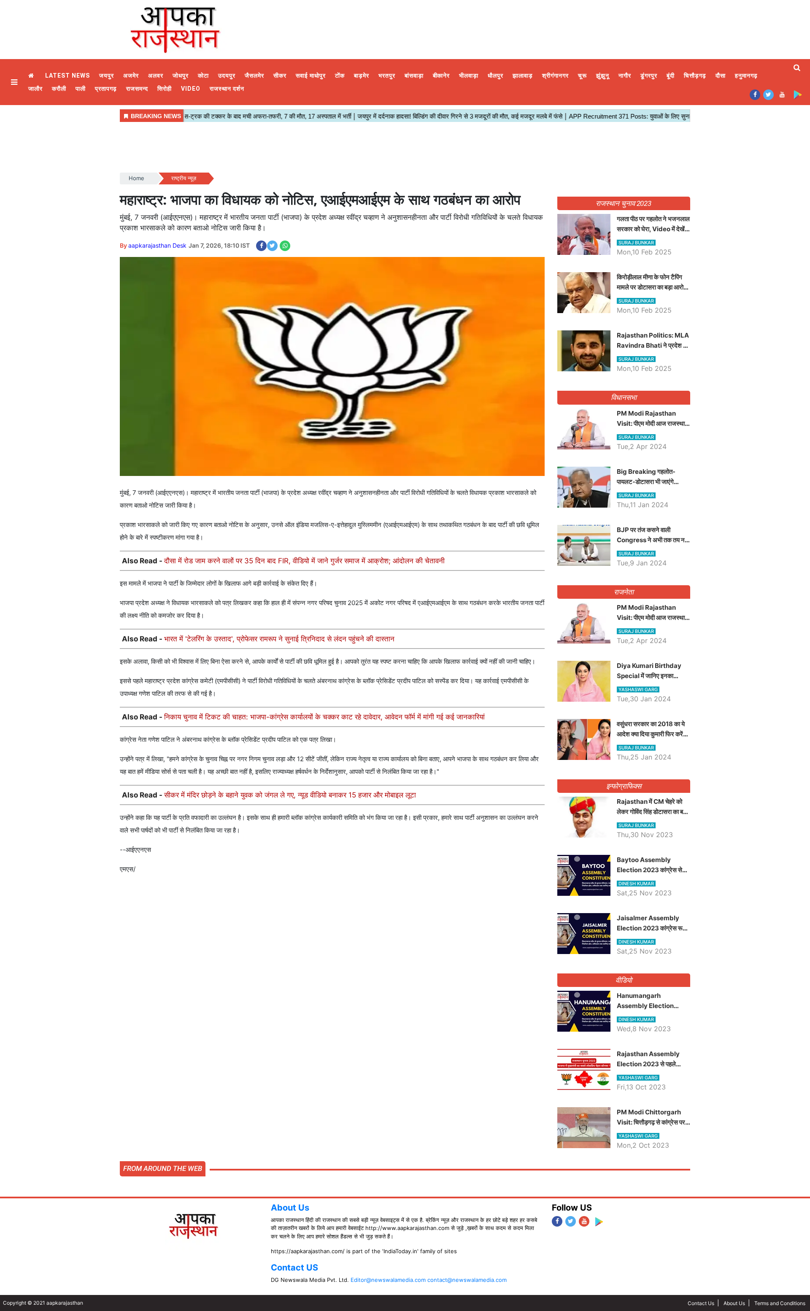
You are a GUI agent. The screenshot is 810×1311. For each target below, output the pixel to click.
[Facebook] (755, 94)
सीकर (279, 75)
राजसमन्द (137, 88)
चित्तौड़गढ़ (695, 75)
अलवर (155, 75)
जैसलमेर (254, 75)
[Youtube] (782, 94)
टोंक (340, 75)
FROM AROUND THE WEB (162, 1168)
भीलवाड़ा (468, 75)
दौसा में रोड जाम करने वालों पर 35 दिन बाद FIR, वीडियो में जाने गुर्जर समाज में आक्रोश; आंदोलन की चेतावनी (304, 561)
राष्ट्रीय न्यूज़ (183, 178)
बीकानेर (441, 75)
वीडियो (624, 980)
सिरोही (164, 88)
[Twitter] (768, 94)
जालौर (35, 88)
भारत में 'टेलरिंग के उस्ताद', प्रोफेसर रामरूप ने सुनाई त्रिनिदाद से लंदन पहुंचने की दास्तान (279, 639)
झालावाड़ (523, 75)
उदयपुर (226, 75)
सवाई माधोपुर (311, 75)
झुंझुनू (602, 75)
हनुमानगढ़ (746, 75)
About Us (290, 1208)
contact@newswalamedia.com (467, 1279)
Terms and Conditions (779, 1303)
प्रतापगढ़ (106, 88)
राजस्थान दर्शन (227, 88)
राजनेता (624, 592)
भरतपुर (386, 75)
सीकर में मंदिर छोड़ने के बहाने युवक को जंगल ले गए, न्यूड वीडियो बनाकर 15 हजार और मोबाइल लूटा (290, 795)
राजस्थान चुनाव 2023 (623, 203)
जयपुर (106, 75)
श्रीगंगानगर (555, 75)
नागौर (624, 75)
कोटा (203, 75)
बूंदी (671, 75)
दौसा (721, 75)
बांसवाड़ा (414, 75)
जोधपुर (181, 75)
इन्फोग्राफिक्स (623, 786)
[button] (15, 82)
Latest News (67, 75)
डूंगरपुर (648, 75)
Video (190, 88)
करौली (59, 88)
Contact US (294, 1267)
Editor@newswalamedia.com (388, 1279)
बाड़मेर (361, 75)
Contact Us (701, 1303)
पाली (81, 88)
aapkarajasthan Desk (157, 245)
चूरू (582, 75)
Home (32, 75)
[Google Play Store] (797, 94)
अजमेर (131, 75)
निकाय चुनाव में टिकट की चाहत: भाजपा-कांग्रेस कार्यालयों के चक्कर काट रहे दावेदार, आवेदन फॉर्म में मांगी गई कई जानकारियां (324, 717)
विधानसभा (624, 397)
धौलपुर (495, 75)
